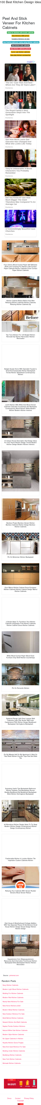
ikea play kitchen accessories (20, 55)
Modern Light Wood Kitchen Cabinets (15, 989)
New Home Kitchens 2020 (12, 1006)
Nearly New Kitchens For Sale (13, 1001)
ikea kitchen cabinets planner (20, 49)
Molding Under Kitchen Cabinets (14, 1051)
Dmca (9, 1098)
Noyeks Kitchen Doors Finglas (13, 1043)
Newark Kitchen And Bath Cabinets (15, 1022)
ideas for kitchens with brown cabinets (20, 32)
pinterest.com (14, 975)
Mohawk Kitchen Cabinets (12, 1063)
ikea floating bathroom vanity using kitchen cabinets (21, 42)
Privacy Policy (29, 1098)
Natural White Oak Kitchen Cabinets (15, 1030)
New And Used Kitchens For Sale (14, 1047)
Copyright (20, 1100)
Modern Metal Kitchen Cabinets (13, 1010)
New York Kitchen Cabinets (12, 1059)
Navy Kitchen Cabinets (10, 985)
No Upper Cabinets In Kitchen (13, 1038)
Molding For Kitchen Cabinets (13, 993)
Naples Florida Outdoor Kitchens (14, 1026)
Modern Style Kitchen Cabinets (13, 1034)
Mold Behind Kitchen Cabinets (13, 1018)
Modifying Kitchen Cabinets (12, 1055)
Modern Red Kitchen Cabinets (13, 997)
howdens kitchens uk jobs (20, 39)
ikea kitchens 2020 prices (20, 36)
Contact (17, 1098)
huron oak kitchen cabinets (20, 52)
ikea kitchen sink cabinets (20, 45)
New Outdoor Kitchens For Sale (13, 1014)
